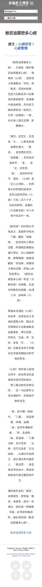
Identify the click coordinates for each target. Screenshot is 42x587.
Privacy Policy (23, 550)
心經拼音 (25, 44)
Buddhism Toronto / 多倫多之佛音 (20, 548)
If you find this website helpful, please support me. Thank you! (21, 555)
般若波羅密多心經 (21, 532)
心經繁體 (21, 48)
